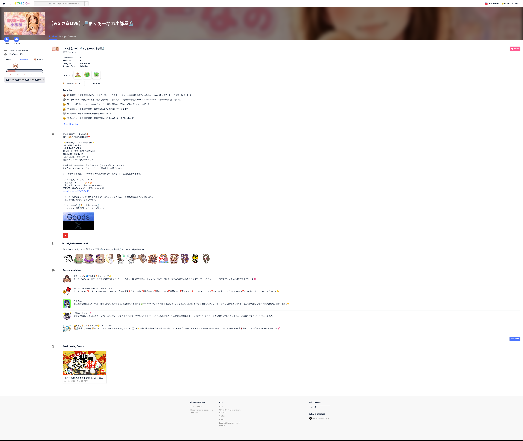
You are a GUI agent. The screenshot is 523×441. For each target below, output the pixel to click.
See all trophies (71, 124)
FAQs (221, 406)
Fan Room (16, 43)
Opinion (222, 419)
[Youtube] (65, 235)
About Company (196, 406)
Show (7, 43)
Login (517, 3)
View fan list (96, 83)
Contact (222, 416)
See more (515, 339)
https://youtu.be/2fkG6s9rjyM (76, 191)
